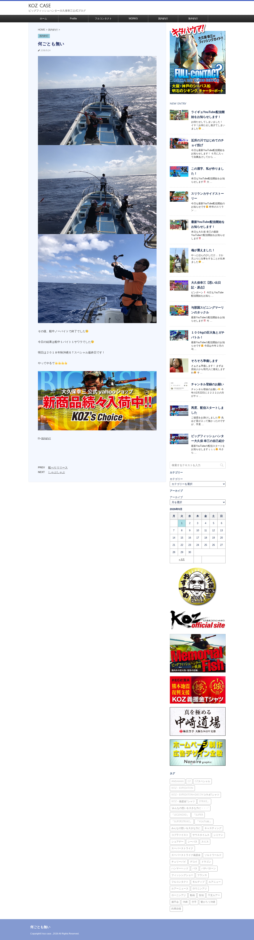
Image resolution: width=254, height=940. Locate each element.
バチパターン (208, 868)
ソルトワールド (213, 855)
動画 (192, 895)
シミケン (218, 835)
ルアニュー (215, 882)
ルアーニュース (179, 888)
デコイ (193, 861)
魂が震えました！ (203, 250)
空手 (194, 902)
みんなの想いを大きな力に (185, 828)
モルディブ (198, 882)
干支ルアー (214, 895)
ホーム (43, 18)
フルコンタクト (103, 18)
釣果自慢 (176, 908)
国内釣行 (163, 18)
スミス (205, 841)
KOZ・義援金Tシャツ (183, 801)
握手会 (175, 902)
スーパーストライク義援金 (185, 855)
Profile (73, 18)
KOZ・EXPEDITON (182, 788)
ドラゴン (206, 861)
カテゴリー (176, 478)
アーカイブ (176, 497)
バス (194, 868)
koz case (39, 5)
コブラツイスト (179, 835)
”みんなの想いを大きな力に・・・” (190, 808)
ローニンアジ (178, 895)
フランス (202, 875)
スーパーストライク (182, 848)
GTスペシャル (202, 781)
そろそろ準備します (204, 360)
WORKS (133, 18)
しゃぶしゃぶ (56, 472)
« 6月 (182, 559)
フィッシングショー (182, 875)
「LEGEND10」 (180, 815)
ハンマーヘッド (179, 868)
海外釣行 (193, 18)
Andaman (177, 781)
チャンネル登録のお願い (207, 384)
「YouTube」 (204, 821)
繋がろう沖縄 (208, 902)
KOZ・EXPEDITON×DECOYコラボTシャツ (195, 794)
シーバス (192, 841)
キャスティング (213, 828)
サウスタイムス (200, 835)
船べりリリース (58, 467)
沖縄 (185, 902)
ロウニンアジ (199, 888)
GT (189, 781)
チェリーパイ (178, 861)
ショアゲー (177, 841)
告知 (201, 895)
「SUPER (198, 815)
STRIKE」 (204, 801)
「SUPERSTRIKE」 (181, 821)
